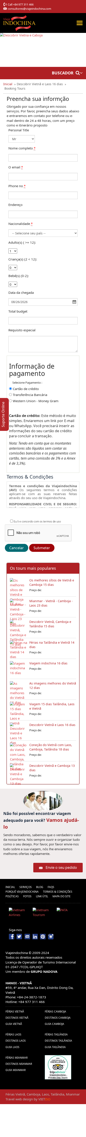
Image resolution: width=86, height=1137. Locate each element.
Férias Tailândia (56, 1034)
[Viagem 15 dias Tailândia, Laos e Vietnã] (18, 709)
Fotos (27, 896)
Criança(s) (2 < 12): (22, 259)
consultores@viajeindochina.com (29, 9)
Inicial (10, 887)
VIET (44, 1099)
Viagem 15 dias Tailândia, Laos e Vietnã (52, 706)
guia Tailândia (55, 1047)
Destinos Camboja (58, 1018)
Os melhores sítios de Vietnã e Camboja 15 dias (51, 582)
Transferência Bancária (30, 394)
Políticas (12, 896)
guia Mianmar (16, 1070)
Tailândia (57, 1094)
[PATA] (67, 913)
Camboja (33, 1094)
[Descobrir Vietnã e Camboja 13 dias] (18, 771)
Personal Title (18, 130)
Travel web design (19, 1099)
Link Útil (42, 896)
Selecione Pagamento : (27, 383)
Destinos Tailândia (58, 1041)
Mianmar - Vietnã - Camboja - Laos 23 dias (51, 603)
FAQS (51, 887)
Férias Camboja (55, 1011)
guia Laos (12, 1047)
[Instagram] (51, 936)
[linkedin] (35, 936)
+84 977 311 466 (23, 4)
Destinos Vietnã (17, 1018)
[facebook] (12, 936)
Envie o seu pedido (61, 867)
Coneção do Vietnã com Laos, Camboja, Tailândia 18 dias (50, 747)
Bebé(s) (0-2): (18, 275)
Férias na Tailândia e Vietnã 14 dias (51, 644)
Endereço (15, 204)
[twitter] (19, 936)
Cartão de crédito (26, 389)
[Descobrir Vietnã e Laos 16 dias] (18, 730)
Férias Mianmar (17, 1058)
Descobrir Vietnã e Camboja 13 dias (52, 768)
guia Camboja (54, 1024)
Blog (39, 887)
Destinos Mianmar (19, 1064)
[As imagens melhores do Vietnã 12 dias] (18, 689)
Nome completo (22, 148)
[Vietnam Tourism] (43, 913)
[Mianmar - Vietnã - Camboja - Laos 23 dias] (18, 606)
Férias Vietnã (15, 1011)
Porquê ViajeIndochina (22, 892)
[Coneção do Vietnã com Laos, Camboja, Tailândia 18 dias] (18, 750)
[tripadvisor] (58, 1067)
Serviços (25, 887)
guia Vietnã (14, 1024)
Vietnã (20, 1094)
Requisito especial (22, 330)
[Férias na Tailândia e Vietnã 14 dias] (18, 648)
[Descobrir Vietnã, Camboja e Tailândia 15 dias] (18, 627)
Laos (45, 1094)
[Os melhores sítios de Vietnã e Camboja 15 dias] (18, 586)
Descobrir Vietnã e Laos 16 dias (52, 725)
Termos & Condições (57, 892)
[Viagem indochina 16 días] (18, 669)
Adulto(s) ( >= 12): (22, 242)
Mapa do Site (61, 896)
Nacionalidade (20, 223)
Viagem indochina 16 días (48, 663)
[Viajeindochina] (19, 22)
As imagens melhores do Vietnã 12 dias (52, 685)
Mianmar (73, 1094)
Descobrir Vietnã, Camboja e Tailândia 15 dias (50, 624)
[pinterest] (43, 936)
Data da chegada (21, 292)
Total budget (17, 311)
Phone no (17, 186)
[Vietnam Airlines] (19, 913)
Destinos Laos (16, 1041)
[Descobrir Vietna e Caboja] (21, 49)
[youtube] (27, 936)
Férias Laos (13, 1034)
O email (15, 167)
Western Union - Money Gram (35, 401)
